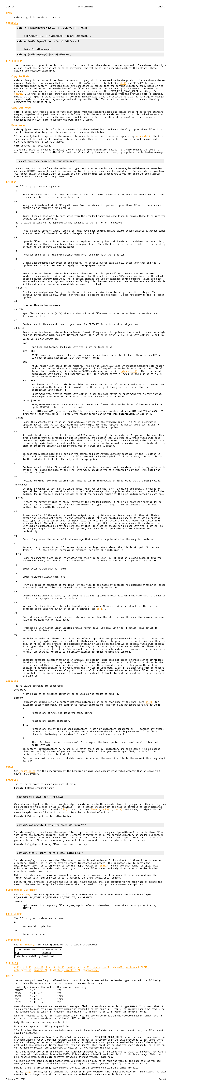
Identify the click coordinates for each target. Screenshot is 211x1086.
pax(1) (71, 967)
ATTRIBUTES (13, 940)
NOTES (10, 976)
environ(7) (26, 894)
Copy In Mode (20, 76)
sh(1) (123, 83)
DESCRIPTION (14, 61)
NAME (9, 12)
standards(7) (129, 371)
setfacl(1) (84, 967)
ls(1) (100, 608)
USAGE (10, 766)
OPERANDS (12, 681)
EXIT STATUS (14, 914)
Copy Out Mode (21, 107)
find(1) (95, 809)
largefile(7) (27, 771)
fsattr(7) (56, 970)
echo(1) (107, 809)
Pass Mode (18, 125)
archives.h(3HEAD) (137, 967)
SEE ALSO (12, 962)
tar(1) (106, 967)
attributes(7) (28, 944)
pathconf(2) (143, 136)
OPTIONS (11, 182)
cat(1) (118, 809)
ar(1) (17, 967)
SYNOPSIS (12, 22)
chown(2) (19, 93)
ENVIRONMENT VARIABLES (21, 890)
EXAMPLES (12, 779)
